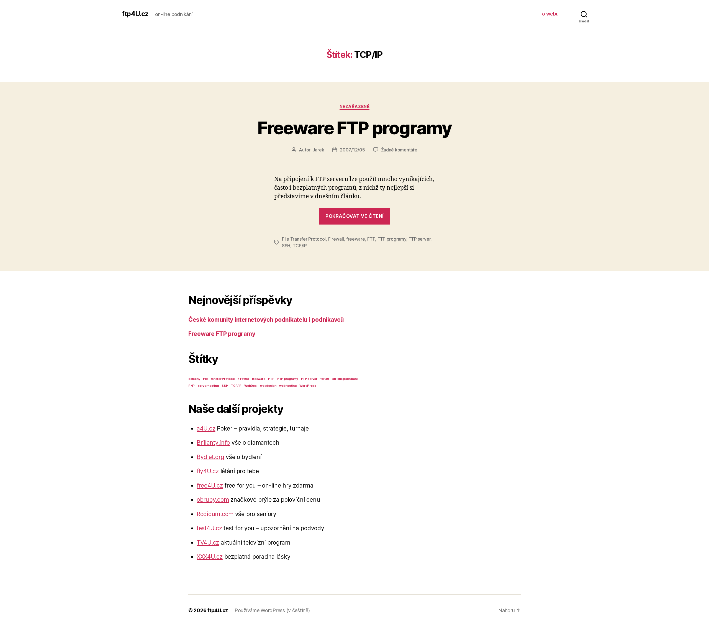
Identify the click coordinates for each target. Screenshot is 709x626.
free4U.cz (210, 485)
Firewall (336, 239)
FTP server (419, 239)
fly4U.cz (208, 471)
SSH (286, 245)
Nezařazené (355, 106)
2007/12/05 (352, 150)
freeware (355, 239)
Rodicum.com (215, 514)
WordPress (307, 386)
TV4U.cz (208, 542)
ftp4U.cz (135, 14)
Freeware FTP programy (354, 127)
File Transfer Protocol (304, 239)
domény (194, 379)
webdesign (268, 386)
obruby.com (213, 499)
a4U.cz (206, 428)
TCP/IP (300, 245)
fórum (324, 379)
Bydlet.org (210, 457)
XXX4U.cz (210, 556)
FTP (371, 239)
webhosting (287, 386)
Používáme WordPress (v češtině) (272, 610)
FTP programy (391, 239)
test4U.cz (209, 528)
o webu (550, 14)
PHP (191, 386)
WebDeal (250, 386)
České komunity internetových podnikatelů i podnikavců (266, 319)
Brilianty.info (213, 442)
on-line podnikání (344, 379)
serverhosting (208, 386)
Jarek (318, 150)
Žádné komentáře (399, 150)
